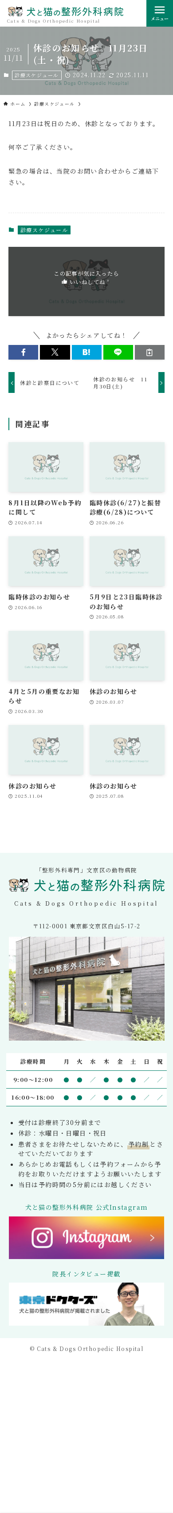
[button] (23, 352)
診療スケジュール (37, 75)
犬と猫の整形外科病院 (65, 13)
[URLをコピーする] (150, 352)
